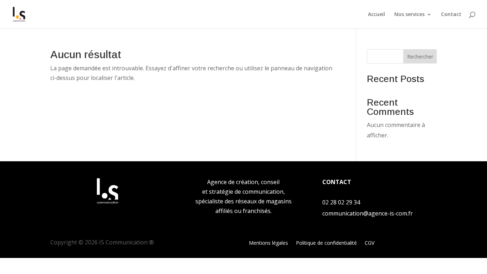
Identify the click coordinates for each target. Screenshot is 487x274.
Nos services (409, 14)
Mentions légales (268, 243)
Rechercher (420, 56)
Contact (451, 14)
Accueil (376, 14)
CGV (369, 243)
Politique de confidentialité (326, 243)
